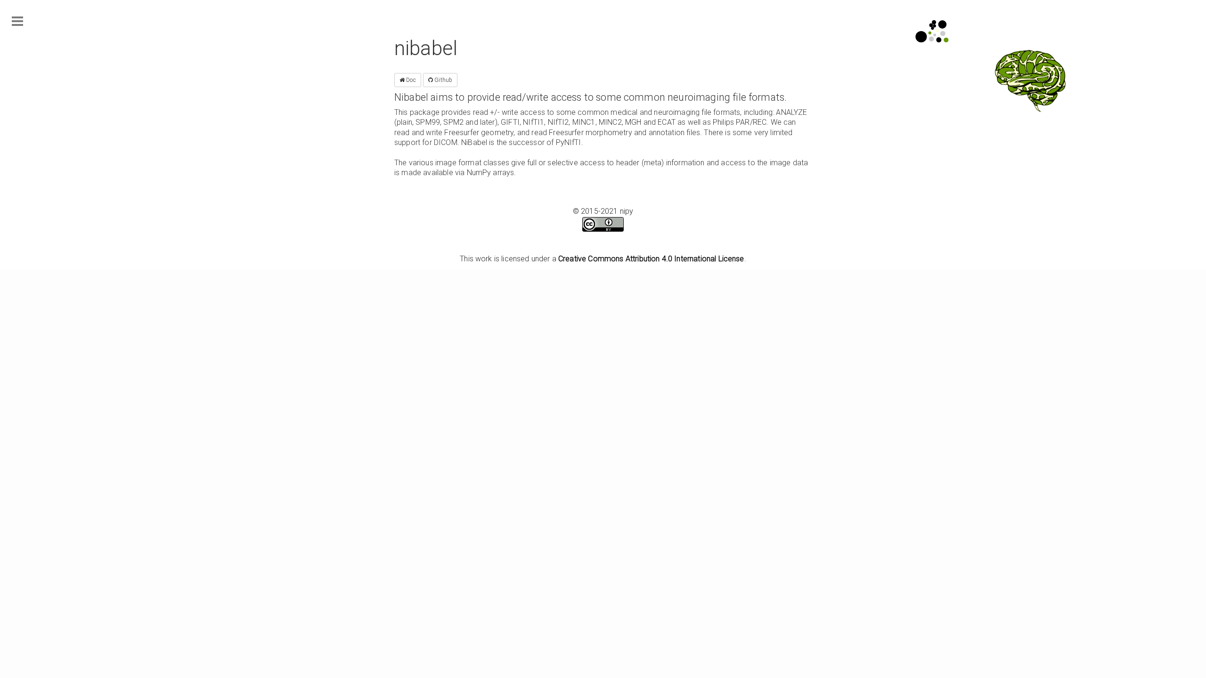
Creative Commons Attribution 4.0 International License (651, 258)
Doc (410, 80)
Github (442, 80)
